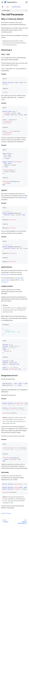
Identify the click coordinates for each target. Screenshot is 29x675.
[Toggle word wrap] (23, 82)
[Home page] (2, 7)
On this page (5, 10)
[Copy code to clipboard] (26, 82)
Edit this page (7, 513)
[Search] (26, 2)
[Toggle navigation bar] (2, 2)
